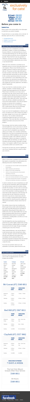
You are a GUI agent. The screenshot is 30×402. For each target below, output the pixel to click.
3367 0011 (19, 17)
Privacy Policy (10, 399)
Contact (16, 399)
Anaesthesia (5, 157)
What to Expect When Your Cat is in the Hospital (12, 46)
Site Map (4, 399)
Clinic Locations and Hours (8, 252)
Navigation (6, 1)
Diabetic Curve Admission (10, 40)
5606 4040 (18, 21)
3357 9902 (18, 19)
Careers (21, 399)
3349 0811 (19, 15)
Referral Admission (8, 41)
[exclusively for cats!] (15, 10)
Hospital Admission (8, 38)
